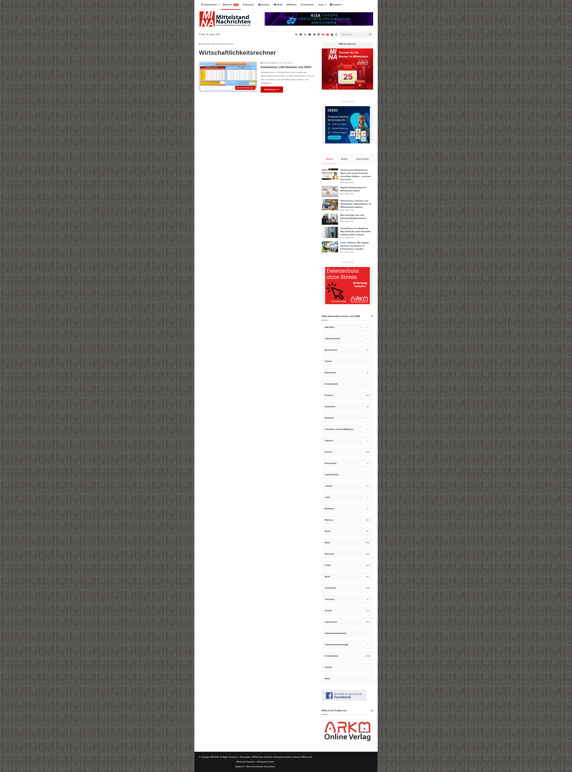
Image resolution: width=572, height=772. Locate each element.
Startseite (205, 44)
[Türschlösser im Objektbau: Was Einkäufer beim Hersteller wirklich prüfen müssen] (330, 232)
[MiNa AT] (327, 35)
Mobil (279, 4)
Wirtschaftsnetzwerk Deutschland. (260, 766)
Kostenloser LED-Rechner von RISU (286, 67)
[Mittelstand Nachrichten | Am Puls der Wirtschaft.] (225, 20)
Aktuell (329, 159)
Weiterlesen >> (271, 89)
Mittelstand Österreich (245, 762)
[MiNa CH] (323, 35)
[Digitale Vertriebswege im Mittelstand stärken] (330, 191)
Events (231, 4)
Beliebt (344, 159)
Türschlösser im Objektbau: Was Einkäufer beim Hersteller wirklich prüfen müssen (355, 231)
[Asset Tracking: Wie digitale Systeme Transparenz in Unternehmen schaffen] (330, 246)
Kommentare (362, 159)
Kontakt (336, 4)
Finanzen (249, 4)
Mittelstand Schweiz (265, 762)
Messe (293, 4)
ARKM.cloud (306, 757)
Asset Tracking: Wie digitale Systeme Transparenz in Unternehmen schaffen (354, 245)
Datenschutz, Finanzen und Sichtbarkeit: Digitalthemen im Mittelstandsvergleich (355, 204)
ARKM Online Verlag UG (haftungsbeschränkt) (272, 757)
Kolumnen (308, 4)
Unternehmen (210, 4)
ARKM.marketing (347, 101)
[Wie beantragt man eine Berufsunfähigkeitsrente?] (330, 219)
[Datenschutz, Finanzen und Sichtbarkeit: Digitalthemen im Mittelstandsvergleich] (330, 204)
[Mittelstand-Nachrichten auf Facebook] (344, 700)
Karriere (265, 4)
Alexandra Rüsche (270, 63)
